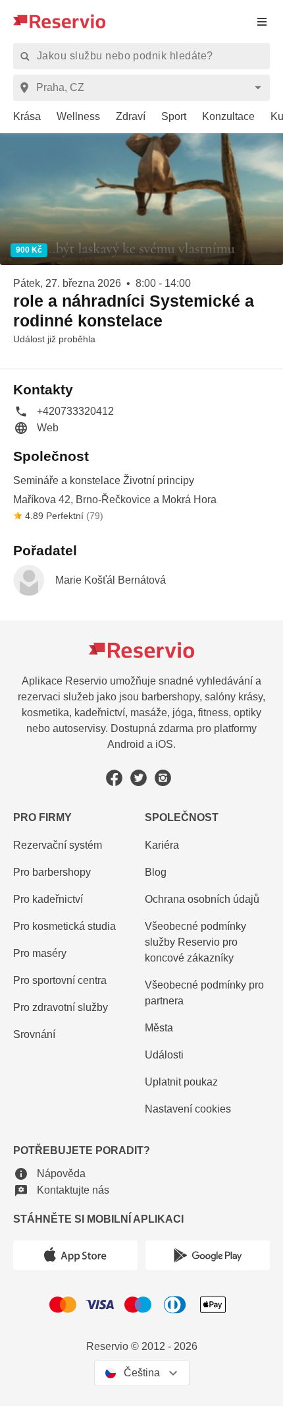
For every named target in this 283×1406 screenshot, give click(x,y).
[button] (63, 411)
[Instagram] (163, 778)
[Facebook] (114, 778)
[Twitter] (138, 778)
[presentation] (262, 21)
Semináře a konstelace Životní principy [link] (103, 480)
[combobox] (143, 87)
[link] (20, 117)
